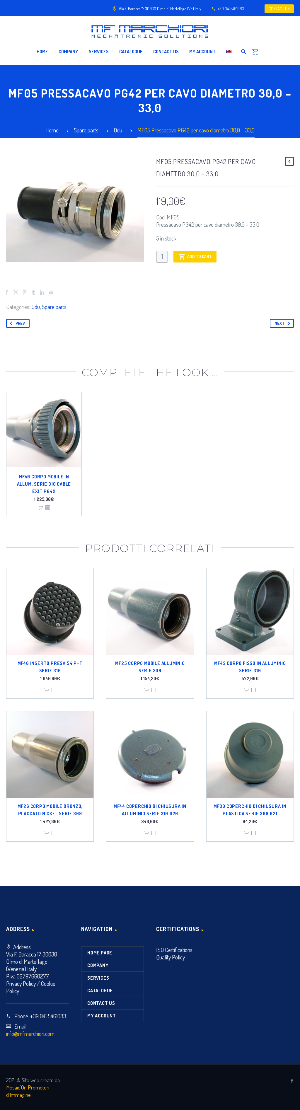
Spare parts (54, 307)
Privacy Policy (21, 983)
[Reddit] (51, 292)
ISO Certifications (174, 950)
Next (279, 323)
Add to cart (199, 256)
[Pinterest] (24, 292)
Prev (20, 323)
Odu (35, 307)
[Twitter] (15, 292)
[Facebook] (7, 292)
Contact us (166, 51)
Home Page (99, 953)
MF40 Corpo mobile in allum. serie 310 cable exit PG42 (44, 484)
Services (99, 51)
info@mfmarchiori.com (30, 1033)
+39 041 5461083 (230, 8)
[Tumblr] (33, 292)
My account (202, 51)
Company (68, 51)
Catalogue (131, 51)
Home (42, 51)
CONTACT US (279, 8)
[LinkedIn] (42, 292)
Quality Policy (170, 957)
